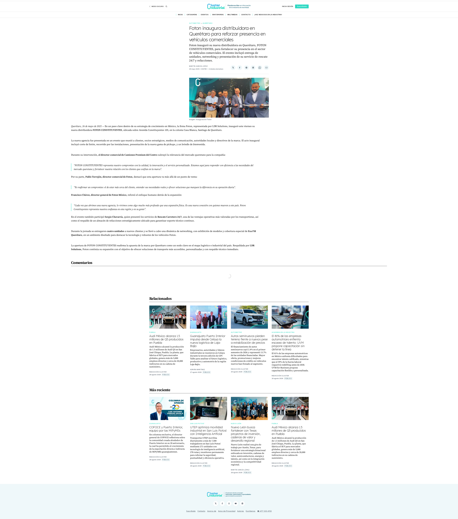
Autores (240, 511)
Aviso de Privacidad (226, 511)
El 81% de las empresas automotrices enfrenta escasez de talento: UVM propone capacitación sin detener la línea (288, 342)
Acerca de (211, 511)
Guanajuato (195, 332)
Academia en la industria (283, 332)
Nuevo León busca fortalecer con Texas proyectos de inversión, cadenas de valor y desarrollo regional (245, 433)
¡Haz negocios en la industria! (268, 15)
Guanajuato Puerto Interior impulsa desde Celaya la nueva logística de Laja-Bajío (207, 341)
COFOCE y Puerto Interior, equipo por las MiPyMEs (166, 428)
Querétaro (207, 23)
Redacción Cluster (158, 372)
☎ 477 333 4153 (264, 511)
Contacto (246, 15)
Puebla (152, 332)
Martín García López (198, 66)
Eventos (204, 15)
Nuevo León (236, 423)
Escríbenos (250, 511)
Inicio (180, 15)
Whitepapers (218, 15)
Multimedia (232, 15)
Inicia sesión (287, 6)
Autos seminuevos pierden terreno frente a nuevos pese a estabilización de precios (249, 339)
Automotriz (194, 23)
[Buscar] (166, 6)
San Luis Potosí (197, 423)
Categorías (192, 15)
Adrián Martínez (197, 369)
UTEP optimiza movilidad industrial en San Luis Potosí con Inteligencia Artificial (208, 430)
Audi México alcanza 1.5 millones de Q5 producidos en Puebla (166, 339)
